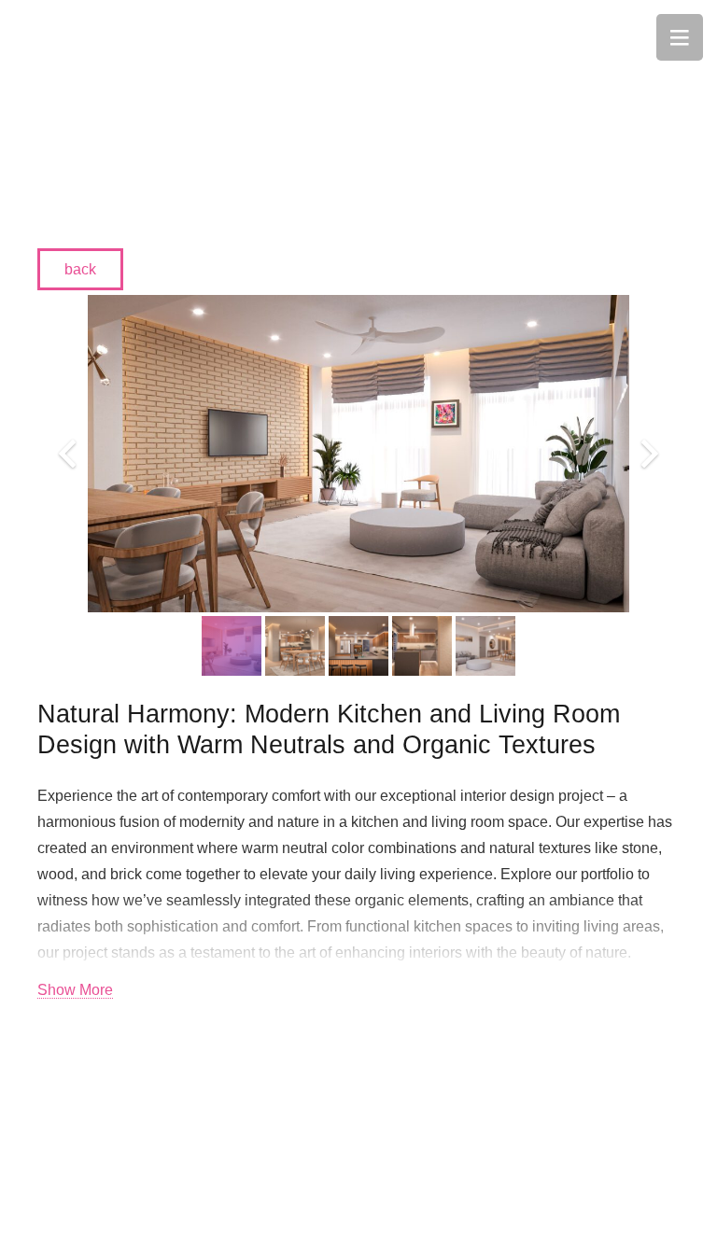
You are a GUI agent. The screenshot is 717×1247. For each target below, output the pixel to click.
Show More (75, 990)
